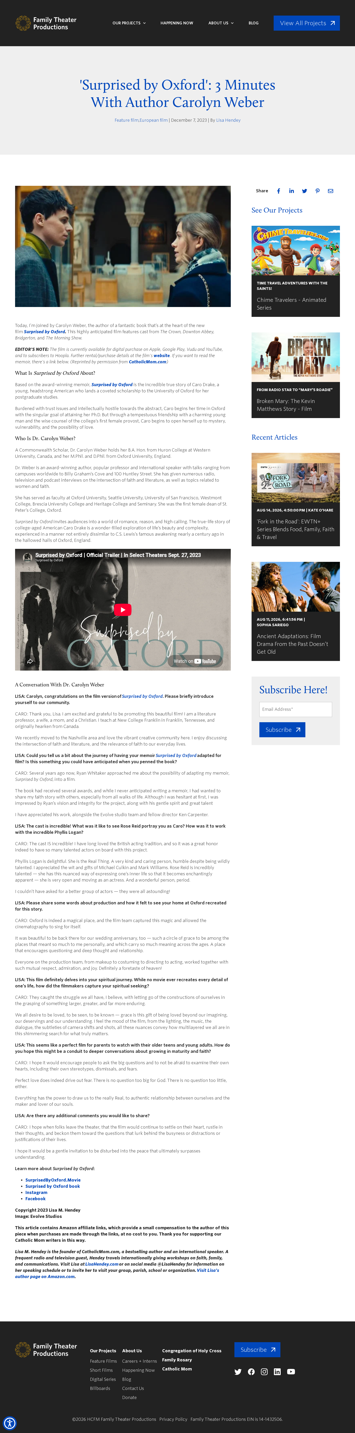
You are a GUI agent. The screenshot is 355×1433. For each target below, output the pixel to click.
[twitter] (304, 191)
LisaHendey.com (102, 1264)
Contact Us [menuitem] (133, 1388)
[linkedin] (291, 191)
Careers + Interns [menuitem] (139, 1361)
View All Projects (303, 23)
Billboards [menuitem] (100, 1388)
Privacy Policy (173, 1419)
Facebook (35, 1198)
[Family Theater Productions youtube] (291, 1373)
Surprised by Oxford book (52, 1186)
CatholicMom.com (147, 361)
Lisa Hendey (228, 120)
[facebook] (278, 191)
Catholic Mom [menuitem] (177, 1369)
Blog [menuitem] (126, 1379)
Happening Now (177, 23)
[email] (330, 191)
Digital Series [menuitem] (103, 1379)
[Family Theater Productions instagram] (264, 1373)
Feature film (127, 120)
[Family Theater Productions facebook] (251, 1373)
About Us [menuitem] (132, 1350)
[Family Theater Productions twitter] (238, 1373)
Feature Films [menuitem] (103, 1361)
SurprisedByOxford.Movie (53, 1180)
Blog (254, 23)
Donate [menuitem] (129, 1397)
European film (154, 120)
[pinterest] (317, 191)
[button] (10, 1423)
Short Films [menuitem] (101, 1370)
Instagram (36, 1192)
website (162, 355)
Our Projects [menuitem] (103, 1350)
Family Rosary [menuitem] (177, 1359)
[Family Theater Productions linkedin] (277, 1373)
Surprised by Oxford (44, 331)
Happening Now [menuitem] (138, 1370)
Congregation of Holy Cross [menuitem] (191, 1350)
